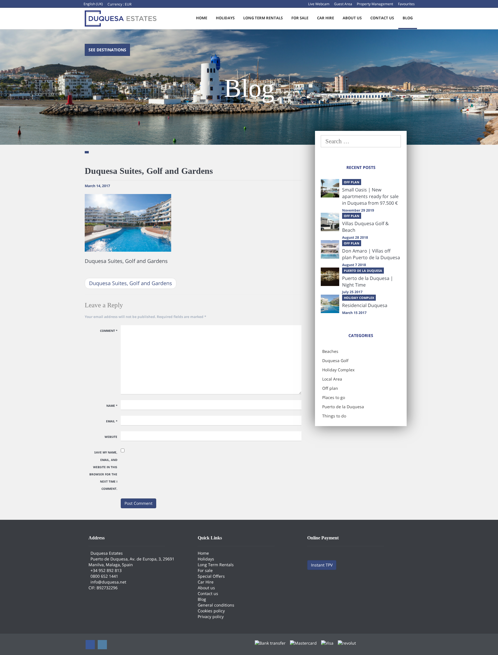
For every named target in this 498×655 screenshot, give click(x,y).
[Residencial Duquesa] (330, 304)
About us (352, 17)
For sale (299, 17)
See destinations (107, 49)
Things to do (334, 416)
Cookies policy (211, 610)
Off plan (330, 388)
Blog (408, 17)
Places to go (333, 397)
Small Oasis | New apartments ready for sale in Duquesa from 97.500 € (370, 196)
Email (111, 421)
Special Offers (211, 576)
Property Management (375, 3)
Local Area (332, 379)
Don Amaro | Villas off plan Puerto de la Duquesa (371, 254)
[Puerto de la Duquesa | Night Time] (330, 277)
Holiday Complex (338, 369)
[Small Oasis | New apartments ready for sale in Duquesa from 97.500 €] (330, 188)
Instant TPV (322, 565)
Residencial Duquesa (364, 305)
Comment (108, 331)
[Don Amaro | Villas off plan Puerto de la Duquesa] (330, 249)
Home (201, 17)
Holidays (225, 17)
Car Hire (325, 17)
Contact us (382, 17)
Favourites (406, 3)
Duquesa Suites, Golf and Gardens (130, 283)
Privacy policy (211, 616)
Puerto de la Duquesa (343, 406)
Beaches (330, 351)
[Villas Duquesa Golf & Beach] (330, 222)
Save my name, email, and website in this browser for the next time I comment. (103, 470)
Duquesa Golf (335, 360)
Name (111, 406)
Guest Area (343, 3)
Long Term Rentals (263, 17)
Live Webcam (318, 3)
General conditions (216, 605)
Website (111, 437)
